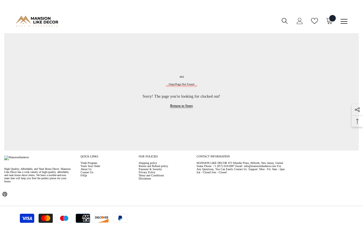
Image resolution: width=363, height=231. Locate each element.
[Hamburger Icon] (344, 21)
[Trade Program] (160, 25)
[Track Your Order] (177, 25)
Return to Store (181, 106)
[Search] (284, 21)
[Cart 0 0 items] (329, 21)
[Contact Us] (169, 25)
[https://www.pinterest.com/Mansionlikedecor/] (5, 194)
